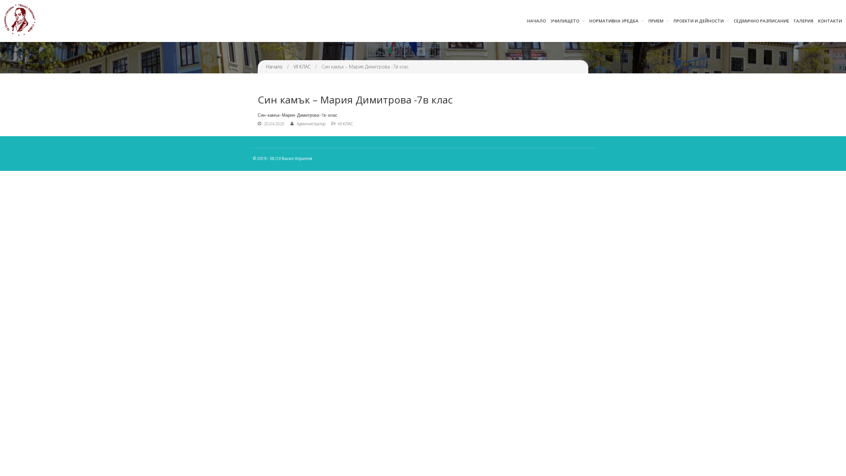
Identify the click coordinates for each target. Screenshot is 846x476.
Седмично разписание (761, 21)
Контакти (830, 21)
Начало (536, 21)
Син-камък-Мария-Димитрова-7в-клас (297, 115)
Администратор (311, 124)
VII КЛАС (302, 66)
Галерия (803, 21)
